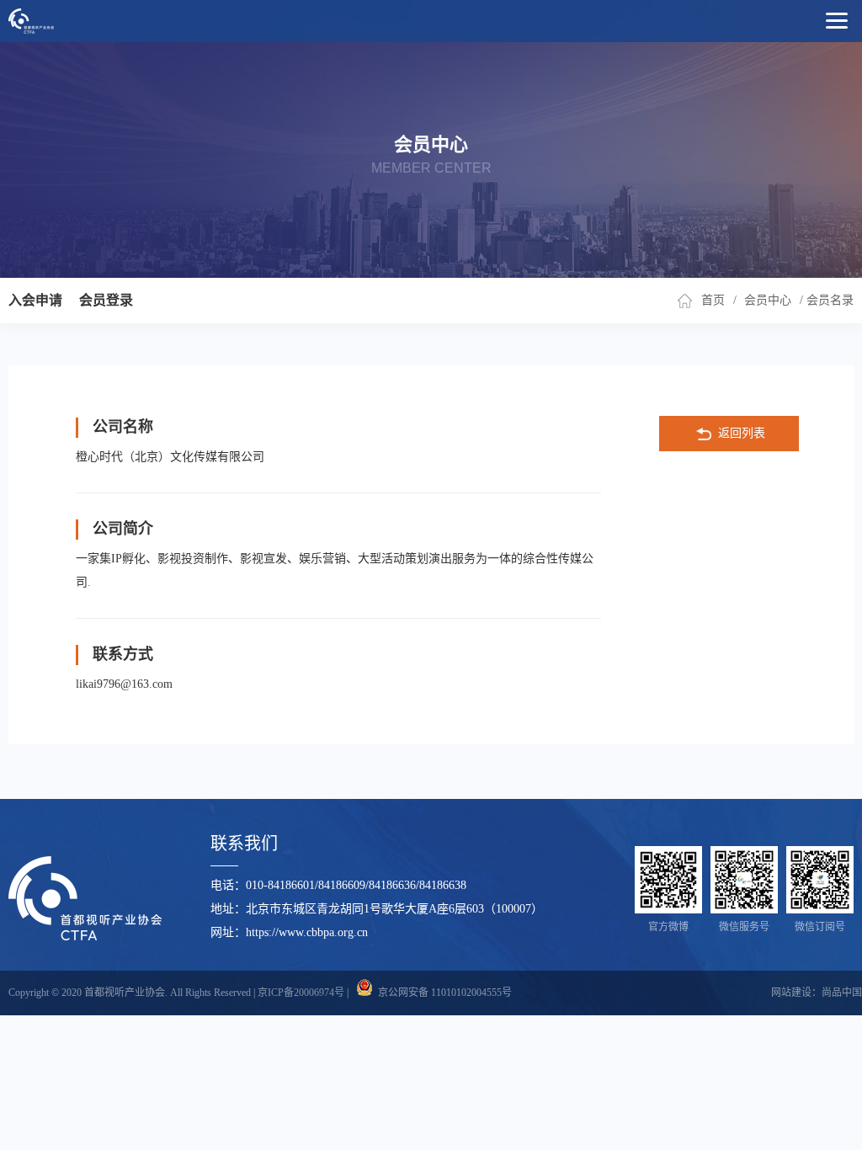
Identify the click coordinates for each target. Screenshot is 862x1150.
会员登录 (106, 300)
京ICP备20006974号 (301, 992)
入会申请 (35, 300)
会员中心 (767, 300)
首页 (713, 300)
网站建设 (791, 992)
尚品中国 (842, 992)
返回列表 (741, 433)
